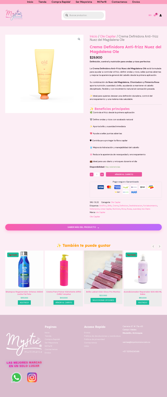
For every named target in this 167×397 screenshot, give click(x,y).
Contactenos (119, 2)
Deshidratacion (135, 206)
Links (86, 346)
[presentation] (153, 246)
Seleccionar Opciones (64, 300)
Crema (116, 206)
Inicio (30, 2)
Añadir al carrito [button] (24, 302)
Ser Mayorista (84, 2)
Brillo (110, 206)
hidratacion (95, 209)
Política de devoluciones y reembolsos (102, 336)
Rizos (123, 209)
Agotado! (103, 302)
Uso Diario (146, 209)
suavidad (137, 209)
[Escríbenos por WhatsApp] (16, 377)
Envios (136, 2)
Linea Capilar (106, 209)
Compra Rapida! (61, 2)
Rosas (129, 209)
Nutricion (117, 209)
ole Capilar (100, 212)
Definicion (124, 206)
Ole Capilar (108, 36)
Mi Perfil (101, 2)
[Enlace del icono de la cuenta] (160, 15)
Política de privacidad (94, 339)
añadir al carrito (124, 174)
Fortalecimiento (150, 206)
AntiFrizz (103, 206)
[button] (79, 39)
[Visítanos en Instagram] (32, 377)
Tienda (42, 2)
